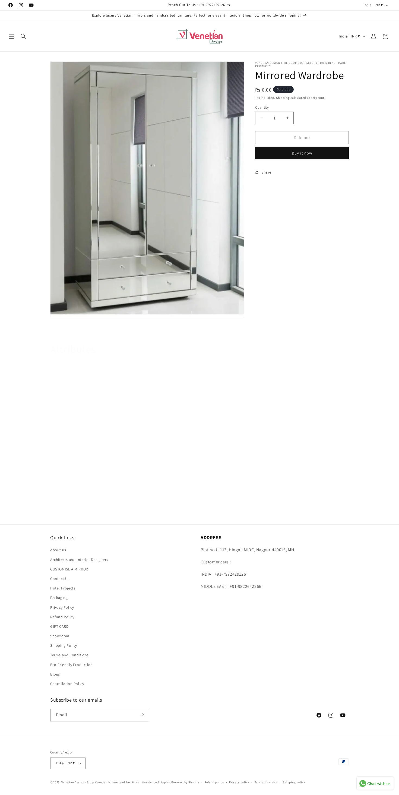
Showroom (59, 635)
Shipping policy (294, 782)
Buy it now (302, 153)
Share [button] (266, 171)
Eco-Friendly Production (71, 664)
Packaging (59, 597)
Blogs (55, 674)
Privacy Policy (62, 607)
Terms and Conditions (69, 654)
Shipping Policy (63, 645)
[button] (11, 36)
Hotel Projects (62, 588)
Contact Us (59, 578)
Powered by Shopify (185, 782)
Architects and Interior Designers (79, 559)
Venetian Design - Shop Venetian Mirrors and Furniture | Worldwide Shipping (116, 782)
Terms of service (266, 782)
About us (58, 549)
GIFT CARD (59, 626)
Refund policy (214, 782)
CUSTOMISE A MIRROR (69, 568)
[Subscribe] (142, 714)
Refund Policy (62, 616)
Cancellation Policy (67, 683)
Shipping (283, 98)
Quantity (262, 107)
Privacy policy (239, 782)
